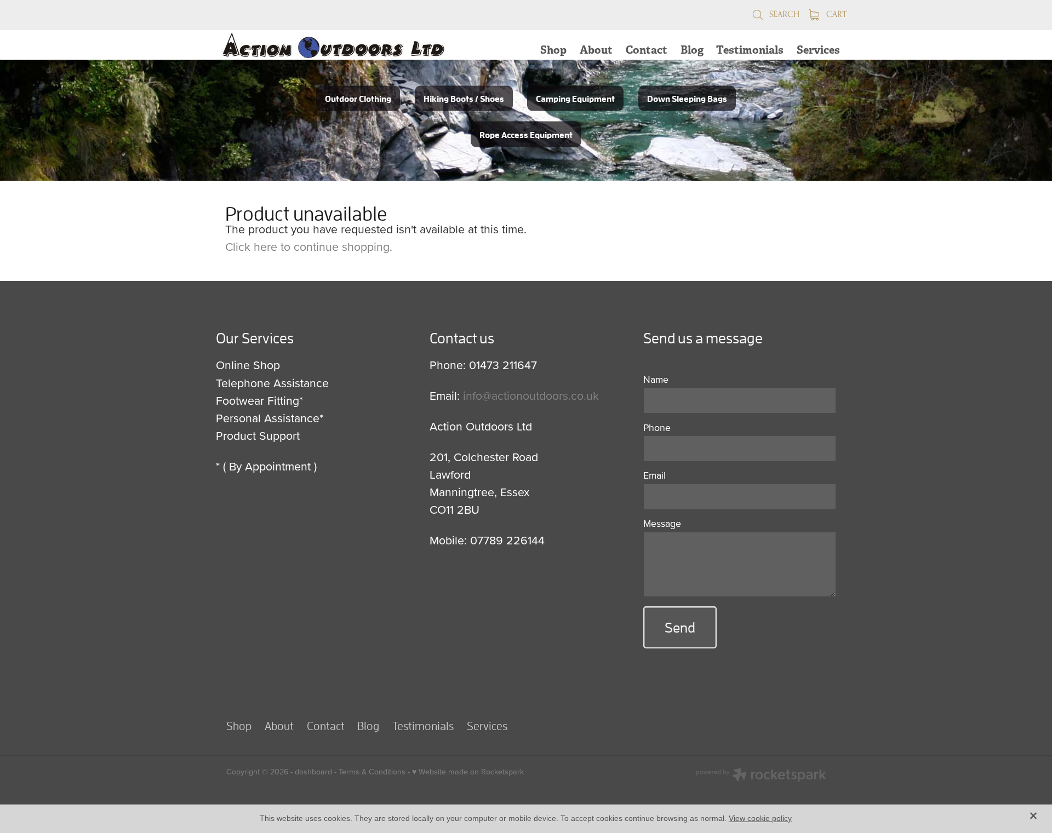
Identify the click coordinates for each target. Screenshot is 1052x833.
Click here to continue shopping (307, 246)
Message (662, 523)
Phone (657, 428)
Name (655, 379)
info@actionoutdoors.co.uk (531, 395)
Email (654, 475)
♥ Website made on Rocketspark (468, 771)
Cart (835, 14)
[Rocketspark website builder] (761, 776)
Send (680, 627)
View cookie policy (760, 818)
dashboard (313, 771)
